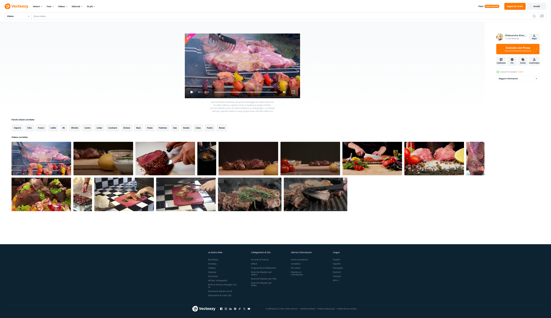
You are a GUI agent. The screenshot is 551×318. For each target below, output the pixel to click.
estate (186, 127)
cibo (29, 127)
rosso (222, 127)
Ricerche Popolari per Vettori (261, 273)
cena (198, 127)
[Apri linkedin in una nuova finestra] (230, 309)
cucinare (112, 127)
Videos (61, 6)
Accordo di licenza (260, 259)
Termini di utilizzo (307, 308)
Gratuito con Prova (518, 49)
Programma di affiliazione (263, 268)
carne (87, 127)
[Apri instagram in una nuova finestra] (226, 309)
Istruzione (213, 276)
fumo (210, 127)
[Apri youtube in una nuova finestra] (249, 309)
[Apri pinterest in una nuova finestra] (235, 309)
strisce (126, 127)
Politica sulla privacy (326, 308)
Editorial (76, 6)
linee (99, 127)
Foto (49, 6)
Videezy (212, 268)
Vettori (36, 6)
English (336, 259)
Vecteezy (212, 263)
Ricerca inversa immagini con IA (222, 285)
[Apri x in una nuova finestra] (244, 309)
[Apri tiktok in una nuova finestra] (240, 309)
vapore (17, 127)
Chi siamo (295, 268)
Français (337, 276)
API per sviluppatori (217, 280)
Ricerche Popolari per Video (261, 284)
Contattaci (296, 263)
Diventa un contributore (297, 273)
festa (149, 127)
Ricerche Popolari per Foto (263, 278)
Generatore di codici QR (219, 295)
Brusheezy (213, 259)
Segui (534, 38)
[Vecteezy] (16, 6)
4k (63, 127)
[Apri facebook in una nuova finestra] (221, 309)
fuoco (41, 127)
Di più (90, 6)
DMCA (254, 263)
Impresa (212, 272)
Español (337, 263)
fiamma (163, 127)
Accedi (536, 6)
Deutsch (337, 272)
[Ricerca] (534, 16)
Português (338, 268)
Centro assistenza (299, 259)
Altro (335, 280)
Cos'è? (520, 72)
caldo (53, 127)
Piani (480, 6)
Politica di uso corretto (347, 308)
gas (175, 127)
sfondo (74, 127)
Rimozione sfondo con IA (220, 291)
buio (138, 127)
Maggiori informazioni (508, 78)
